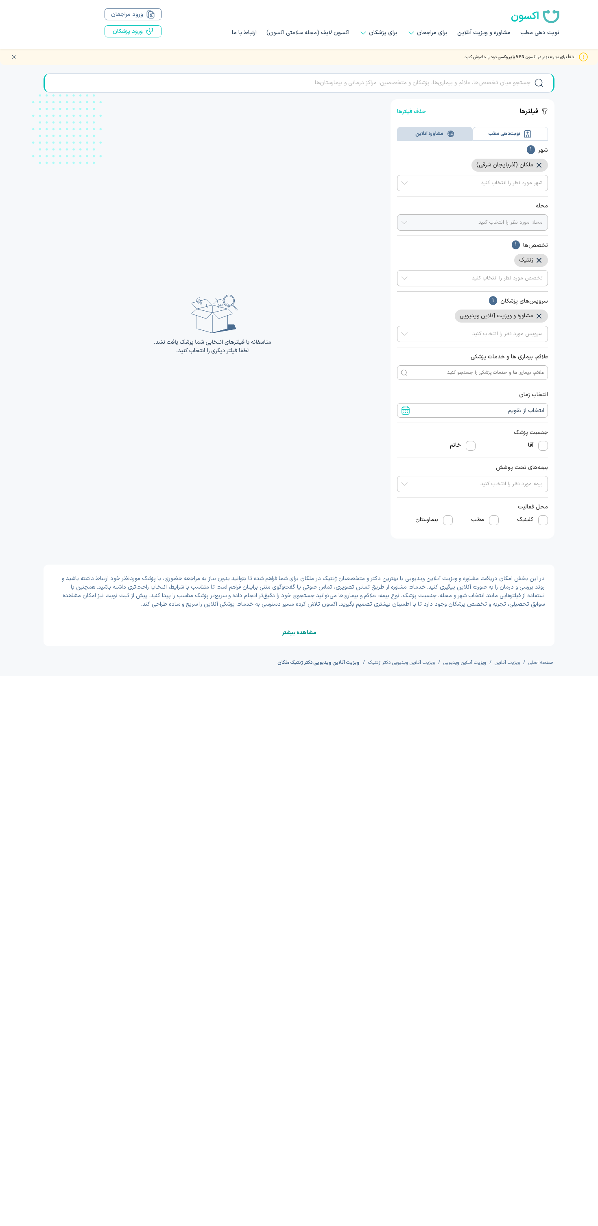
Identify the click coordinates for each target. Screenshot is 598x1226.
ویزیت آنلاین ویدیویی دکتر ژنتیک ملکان (318, 662)
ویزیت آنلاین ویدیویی (464, 662)
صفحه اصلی (540, 662)
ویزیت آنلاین (507, 662)
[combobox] (472, 183)
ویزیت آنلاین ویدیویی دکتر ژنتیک (401, 662)
